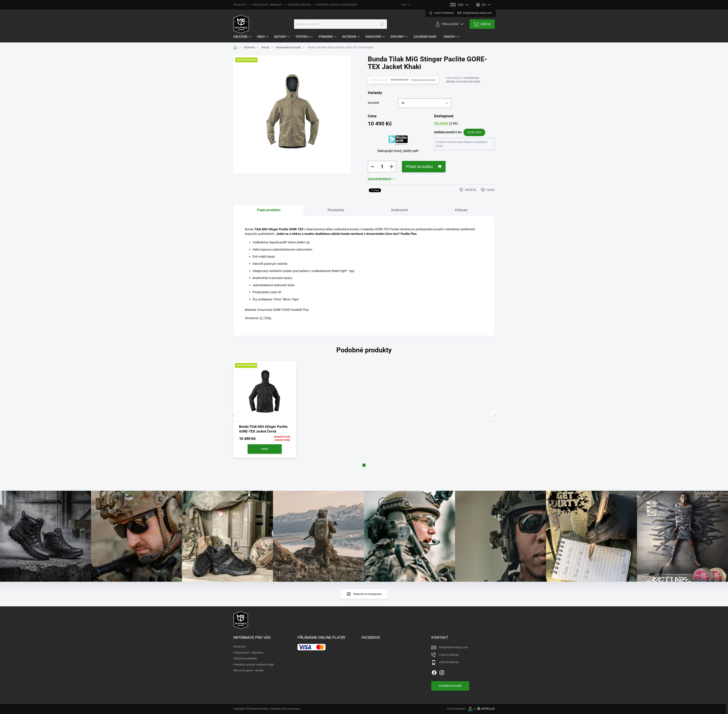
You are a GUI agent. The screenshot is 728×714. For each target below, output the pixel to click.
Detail (264, 448)
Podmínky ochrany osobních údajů (337, 4)
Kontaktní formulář (450, 685)
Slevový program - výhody (248, 670)
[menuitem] (242, 36)
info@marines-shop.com (453, 647)
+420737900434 (449, 654)
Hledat (382, 24)
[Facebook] (434, 672)
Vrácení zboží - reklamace (267, 4)
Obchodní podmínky (299, 4)
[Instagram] (442, 672)
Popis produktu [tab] (268, 210)
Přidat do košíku (419, 166)
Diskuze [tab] (461, 210)
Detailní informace (379, 179)
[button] (364, 465)
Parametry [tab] (336, 210)
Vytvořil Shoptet (456, 708)
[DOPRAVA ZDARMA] (264, 392)
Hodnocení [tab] (399, 210)
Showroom (239, 4)
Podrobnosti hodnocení (423, 79)
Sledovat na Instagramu (367, 594)
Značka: (463, 81)
